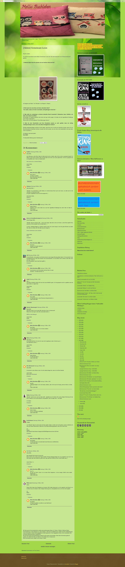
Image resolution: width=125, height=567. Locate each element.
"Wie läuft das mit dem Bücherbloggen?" (88, 391)
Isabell (28, 279)
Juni (81, 354)
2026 (80, 320)
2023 (80, 326)
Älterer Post (71, 543)
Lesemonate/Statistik (81, 226)
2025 (80, 322)
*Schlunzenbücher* (66, 56)
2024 (80, 324)
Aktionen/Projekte (81, 234)
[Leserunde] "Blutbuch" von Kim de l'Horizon (86, 288)
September (82, 348)
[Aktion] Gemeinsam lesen (85, 363)
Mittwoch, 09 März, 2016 (33, 451)
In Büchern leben (80, 308)
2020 (80, 332)
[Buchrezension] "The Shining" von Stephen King (90, 397)
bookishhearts (30, 420)
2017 (80, 338)
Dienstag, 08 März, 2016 (36, 151)
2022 (80, 328)
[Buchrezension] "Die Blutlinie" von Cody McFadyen (90, 376)
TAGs (78, 237)
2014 (80, 408)
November (82, 344)
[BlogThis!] (42, 143)
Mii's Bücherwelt (30, 365)
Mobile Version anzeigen (48, 546)
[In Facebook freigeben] (44, 143)
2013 (80, 410)
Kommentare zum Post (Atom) (33, 550)
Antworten (29, 167)
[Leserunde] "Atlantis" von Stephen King (85, 285)
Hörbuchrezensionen (81, 230)
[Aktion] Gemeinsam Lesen (85, 374)
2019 (80, 334)
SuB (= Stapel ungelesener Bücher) (84, 232)
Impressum (79, 241)
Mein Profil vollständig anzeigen (84, 418)
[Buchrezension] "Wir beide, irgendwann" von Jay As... (91, 378)
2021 (80, 330)
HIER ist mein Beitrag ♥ (32, 314)
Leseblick (79, 310)
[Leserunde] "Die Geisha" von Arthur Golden (86, 296)
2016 (80, 340)
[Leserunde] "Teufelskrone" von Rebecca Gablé (87, 299)
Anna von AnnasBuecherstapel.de (34, 218)
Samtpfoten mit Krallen (82, 311)
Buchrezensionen (81, 228)
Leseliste (79, 225)
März (81, 360)
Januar (81, 403)
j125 (27, 255)
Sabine (28, 395)
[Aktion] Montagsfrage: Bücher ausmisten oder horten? (91, 386)
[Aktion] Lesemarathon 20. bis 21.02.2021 (86, 279)
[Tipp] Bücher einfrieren (82, 273)
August (81, 350)
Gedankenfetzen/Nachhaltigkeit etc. (84, 239)
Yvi (27, 451)
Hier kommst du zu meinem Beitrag (34, 161)
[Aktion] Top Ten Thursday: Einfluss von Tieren (89, 361)
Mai (81, 356)
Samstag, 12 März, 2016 (45, 172)
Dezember (82, 342)
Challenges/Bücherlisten (82, 236)
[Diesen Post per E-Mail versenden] (40, 143)
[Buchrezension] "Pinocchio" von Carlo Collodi (89, 388)
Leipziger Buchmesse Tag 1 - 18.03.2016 (88, 370)
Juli (81, 352)
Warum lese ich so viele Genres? (85, 250)
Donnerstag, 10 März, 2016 (37, 482)
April (81, 358)
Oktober (82, 346)
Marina (28, 337)
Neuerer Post (25, 543)
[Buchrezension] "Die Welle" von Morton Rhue (87, 290)
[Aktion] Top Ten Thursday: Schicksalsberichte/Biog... (91, 380)
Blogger (76, 564)
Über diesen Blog (80, 223)
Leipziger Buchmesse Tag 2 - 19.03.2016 (88, 368)
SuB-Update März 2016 (84, 382)
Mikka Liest (29, 482)
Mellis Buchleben (36, 7)
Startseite (48, 543)
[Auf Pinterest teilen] (46, 143)
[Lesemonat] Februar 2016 (85, 392)
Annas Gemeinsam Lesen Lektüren (34, 230)
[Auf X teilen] (43, 143)
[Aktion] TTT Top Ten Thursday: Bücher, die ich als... (91, 394)
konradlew (67, 564)
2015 (80, 406)
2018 (80, 336)
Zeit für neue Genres (81, 313)
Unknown (29, 186)
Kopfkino (29, 151)
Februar (81, 401)
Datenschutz (80, 243)
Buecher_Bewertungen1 (32, 307)
